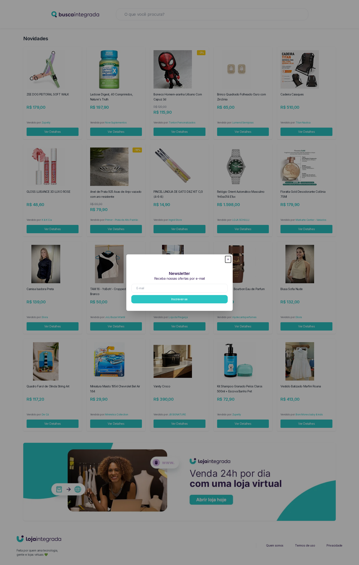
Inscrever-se (179, 299)
